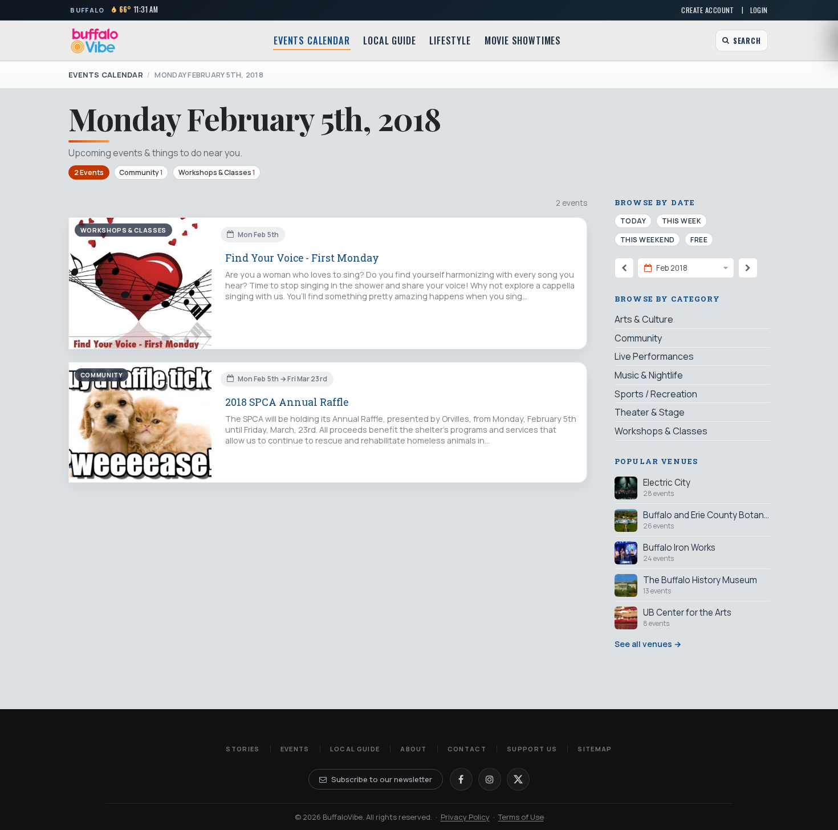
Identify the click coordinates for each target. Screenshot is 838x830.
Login (759, 10)
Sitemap (594, 748)
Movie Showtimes (523, 40)
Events (295, 748)
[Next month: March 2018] (748, 268)
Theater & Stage (650, 412)
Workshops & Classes (216, 172)
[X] (518, 779)
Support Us (532, 748)
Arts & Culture (644, 319)
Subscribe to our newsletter (381, 779)
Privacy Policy (465, 817)
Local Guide (389, 40)
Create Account (707, 10)
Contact (467, 748)
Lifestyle (449, 40)
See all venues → (648, 643)
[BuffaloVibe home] (94, 41)
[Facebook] (461, 779)
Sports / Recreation (656, 394)
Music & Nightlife (649, 375)
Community (140, 172)
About (413, 748)
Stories (242, 748)
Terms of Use (521, 817)
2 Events (89, 172)
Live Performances (654, 356)
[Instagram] (489, 779)
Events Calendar (311, 40)
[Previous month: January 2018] (624, 268)
